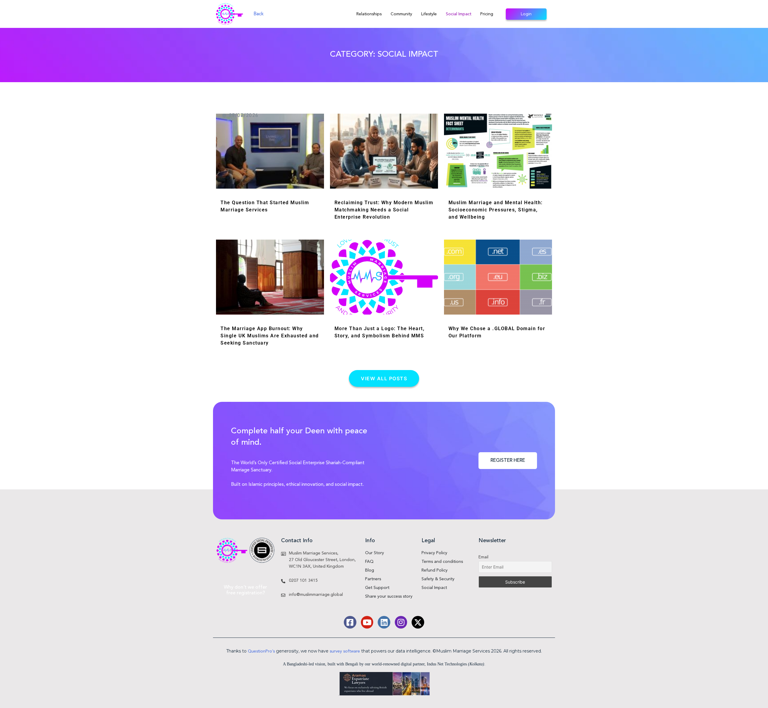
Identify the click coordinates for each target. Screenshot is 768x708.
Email (483, 557)
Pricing (486, 14)
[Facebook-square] (350, 622)
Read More (229, 216)
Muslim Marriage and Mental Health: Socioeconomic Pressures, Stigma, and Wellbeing (495, 210)
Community (401, 14)
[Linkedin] (384, 622)
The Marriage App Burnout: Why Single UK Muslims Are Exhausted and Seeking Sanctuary (269, 336)
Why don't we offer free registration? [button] (245, 590)
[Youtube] (367, 622)
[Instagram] (401, 622)
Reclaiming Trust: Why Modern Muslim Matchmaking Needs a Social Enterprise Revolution (384, 210)
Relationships (369, 14)
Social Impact (458, 14)
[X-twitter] (418, 622)
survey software (345, 651)
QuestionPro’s (261, 651)
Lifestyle (429, 14)
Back (259, 14)
